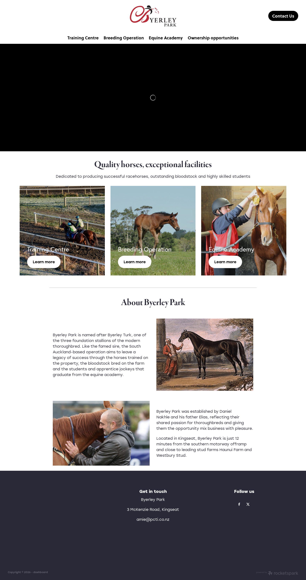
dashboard (40, 572)
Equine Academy (166, 38)
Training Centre (83, 38)
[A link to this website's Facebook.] (239, 504)
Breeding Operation (124, 38)
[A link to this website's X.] (248, 504)
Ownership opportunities (213, 38)
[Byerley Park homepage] (153, 16)
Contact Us (283, 16)
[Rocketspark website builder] (277, 573)
